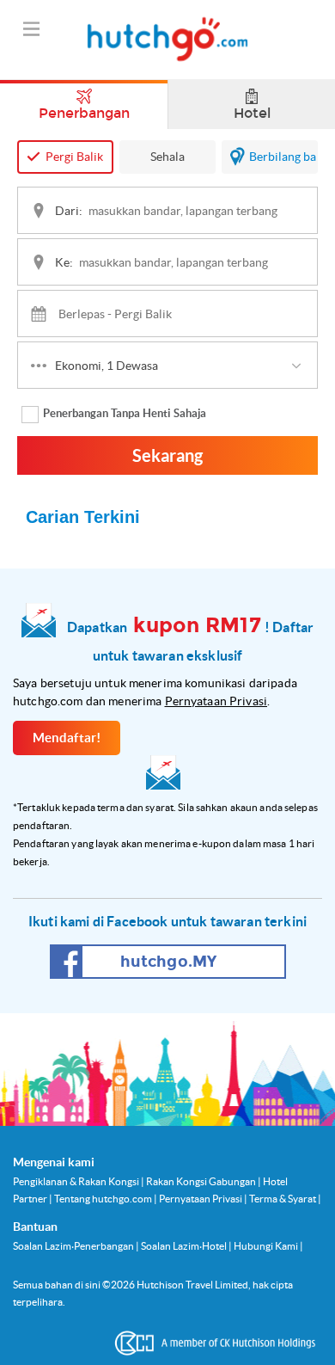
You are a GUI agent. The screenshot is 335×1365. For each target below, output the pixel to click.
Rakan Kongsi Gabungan (202, 1181)
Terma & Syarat (283, 1198)
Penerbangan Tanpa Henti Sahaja (124, 413)
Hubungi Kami (267, 1245)
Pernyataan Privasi (216, 701)
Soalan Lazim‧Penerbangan (74, 1245)
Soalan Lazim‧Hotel (184, 1245)
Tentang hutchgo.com (104, 1198)
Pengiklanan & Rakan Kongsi (77, 1181)
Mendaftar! (67, 737)
